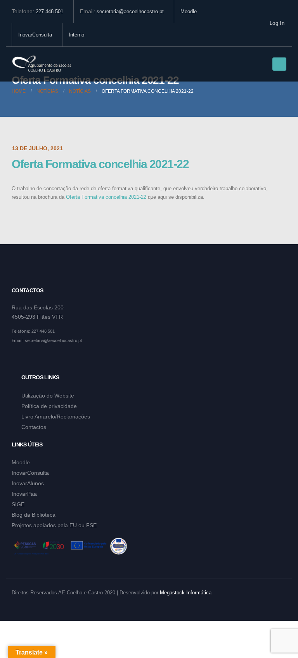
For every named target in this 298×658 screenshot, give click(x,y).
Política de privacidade (49, 406)
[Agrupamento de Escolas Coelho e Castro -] (42, 64)
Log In (277, 23)
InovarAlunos (28, 483)
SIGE (18, 504)
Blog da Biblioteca (33, 515)
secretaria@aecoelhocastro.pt (130, 11)
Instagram (33, 359)
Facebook (18, 359)
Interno (76, 35)
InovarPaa (24, 494)
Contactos (33, 427)
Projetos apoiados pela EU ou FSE (54, 525)
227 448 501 (49, 11)
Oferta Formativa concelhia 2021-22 (106, 197)
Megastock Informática (185, 592)
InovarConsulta (35, 35)
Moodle (188, 11)
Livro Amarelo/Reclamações (55, 416)
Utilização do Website (47, 395)
